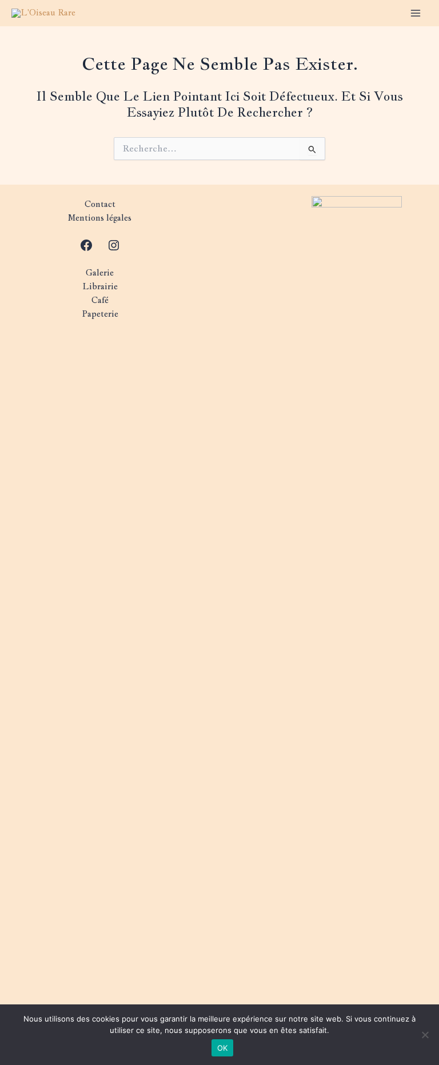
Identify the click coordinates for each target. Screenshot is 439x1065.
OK (222, 1047)
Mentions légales (99, 217)
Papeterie (100, 313)
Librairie (100, 286)
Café (100, 299)
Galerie (100, 272)
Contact (100, 203)
